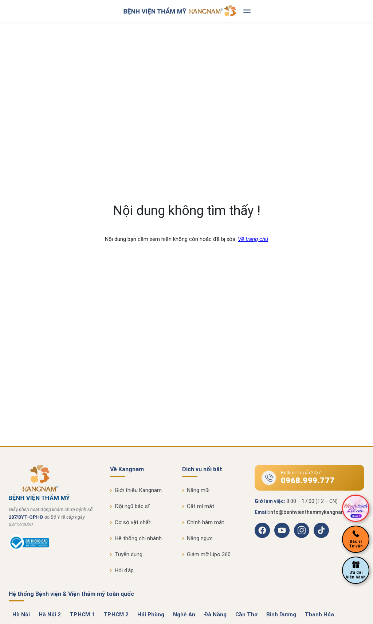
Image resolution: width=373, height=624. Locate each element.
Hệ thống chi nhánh (138, 538)
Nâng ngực (200, 538)
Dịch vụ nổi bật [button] (202, 469)
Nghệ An (184, 614)
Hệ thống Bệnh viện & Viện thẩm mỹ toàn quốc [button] (71, 593)
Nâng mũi (198, 490)
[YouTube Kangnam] (282, 530)
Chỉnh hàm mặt (205, 522)
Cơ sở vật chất (133, 522)
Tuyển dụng (128, 554)
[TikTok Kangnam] (321, 530)
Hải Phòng (150, 614)
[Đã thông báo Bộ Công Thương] (29, 548)
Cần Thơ (246, 614)
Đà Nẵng (215, 614)
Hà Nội (21, 614)
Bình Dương (281, 614)
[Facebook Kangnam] (262, 530)
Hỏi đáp (124, 570)
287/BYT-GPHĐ (26, 517)
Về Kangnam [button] (127, 469)
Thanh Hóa (319, 614)
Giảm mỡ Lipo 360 (209, 554)
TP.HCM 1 (82, 614)
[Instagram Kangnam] (301, 530)
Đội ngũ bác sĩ (132, 506)
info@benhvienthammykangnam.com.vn (316, 512)
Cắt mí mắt (200, 506)
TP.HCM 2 (116, 614)
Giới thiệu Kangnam (138, 490)
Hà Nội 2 (50, 614)
